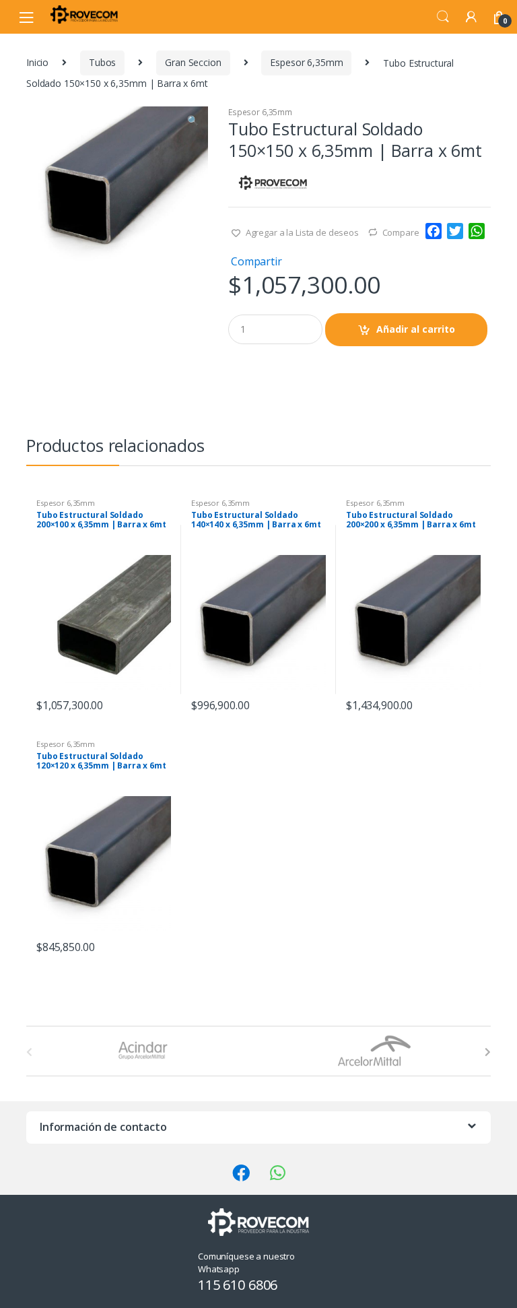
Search (443, 16)
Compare (400, 232)
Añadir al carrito (415, 329)
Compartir (256, 261)
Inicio (37, 62)
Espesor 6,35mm (306, 62)
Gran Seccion (193, 62)
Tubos (102, 62)
